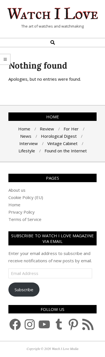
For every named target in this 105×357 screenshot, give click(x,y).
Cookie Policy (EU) (25, 197)
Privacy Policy (21, 212)
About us (16, 190)
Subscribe (24, 289)
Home (14, 204)
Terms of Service (24, 219)
